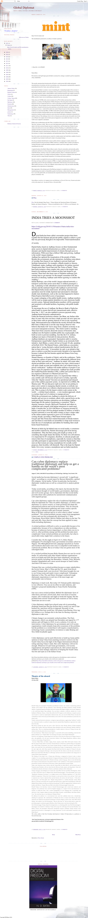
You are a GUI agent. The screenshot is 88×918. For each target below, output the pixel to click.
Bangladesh (10, 90)
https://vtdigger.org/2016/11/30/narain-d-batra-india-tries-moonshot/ (53, 227)
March (9, 45)
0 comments (64, 190)
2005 (7, 79)
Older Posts (78, 834)
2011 (7, 65)
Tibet (9, 115)
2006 (7, 77)
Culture (9, 96)
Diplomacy (10, 102)
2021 (7, 43)
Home (53, 834)
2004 (7, 81)
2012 (7, 63)
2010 (7, 68)
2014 (7, 59)
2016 (7, 54)
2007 (7, 74)
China (9, 94)
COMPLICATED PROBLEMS (43, 457)
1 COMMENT (56, 222)
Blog (34, 198)
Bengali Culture (11, 92)
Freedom (10, 104)
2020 (7, 52)
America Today (11, 88)
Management (11, 110)
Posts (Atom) (41, 838)
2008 (7, 72)
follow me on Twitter (24, 37)
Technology (10, 114)
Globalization (11, 106)
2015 (7, 56)
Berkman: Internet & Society (14, 123)
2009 (7, 70)
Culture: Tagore (11, 98)
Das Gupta (10, 100)
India (37, 451)
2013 (7, 61)
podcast (9, 112)
